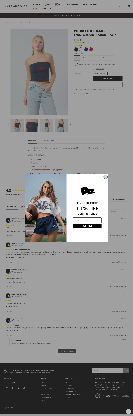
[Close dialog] (106, 177)
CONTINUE (87, 226)
